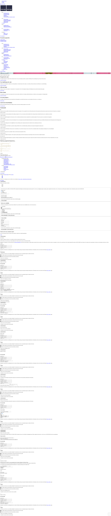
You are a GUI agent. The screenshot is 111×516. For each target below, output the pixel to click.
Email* (1, 248)
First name (2, 220)
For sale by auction (6, 14)
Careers (5, 68)
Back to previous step (11, 215)
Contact (3, 2)
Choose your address (4, 196)
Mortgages (5, 15)
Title (1, 219)
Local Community (6, 66)
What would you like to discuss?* (5, 385)
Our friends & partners (7, 67)
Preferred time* (2, 361)
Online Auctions (6, 51)
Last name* (2, 246)
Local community (6, 169)
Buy (1, 413)
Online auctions (6, 21)
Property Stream (6, 174)
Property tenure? (2, 438)
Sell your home (6, 19)
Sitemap (3, 173)
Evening (3, 211)
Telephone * (2, 225)
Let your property (6, 29)
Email (2, 223)
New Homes (5, 34)
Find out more (2, 90)
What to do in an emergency (8, 55)
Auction (3, 52)
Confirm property (3, 200)
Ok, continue (2, 180)
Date (1, 207)
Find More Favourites (3, 40)
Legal (1, 173)
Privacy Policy (49, 249)
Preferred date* (2, 360)
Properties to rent (6, 25)
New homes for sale (6, 13)
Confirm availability (3, 215)
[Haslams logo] (3, 10)
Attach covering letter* (3, 289)
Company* (1, 382)
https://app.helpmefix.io (18, 242)
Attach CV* (2, 290)
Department (2, 288)
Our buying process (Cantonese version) (9, 47)
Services (3, 59)
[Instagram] (2, 176)
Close (1, 234)
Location (1, 411)
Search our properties (3, 80)
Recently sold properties (7, 20)
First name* (2, 245)
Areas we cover (6, 16)
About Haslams (6, 64)
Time (6, 208)
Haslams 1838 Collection (7, 49)
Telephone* (2, 247)
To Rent (4, 39)
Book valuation (3, 229)
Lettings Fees (5, 30)
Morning (3, 209)
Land (4, 60)
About (3, 1)
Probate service (6, 22)
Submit (1, 294)
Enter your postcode (3, 437)
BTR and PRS (6, 33)
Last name (2, 222)
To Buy (1, 39)
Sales (3, 191)
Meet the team (6, 167)
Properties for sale (6, 44)
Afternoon (3, 210)
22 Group (12, 174)
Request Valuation (2, 71)
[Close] (0, 493)
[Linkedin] (2, 177)
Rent (1, 414)
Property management (7, 58)
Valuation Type (3, 190)
